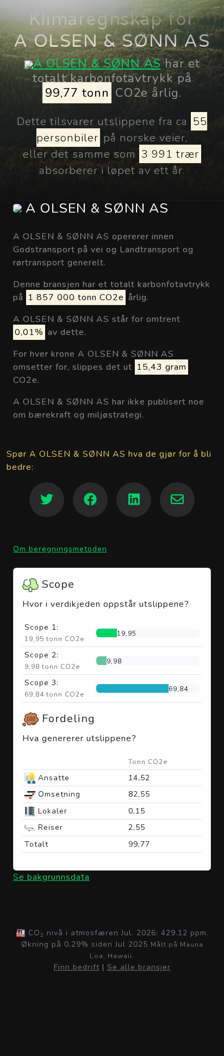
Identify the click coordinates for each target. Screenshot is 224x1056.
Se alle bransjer (139, 967)
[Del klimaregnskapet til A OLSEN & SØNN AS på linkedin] (133, 499)
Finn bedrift (76, 967)
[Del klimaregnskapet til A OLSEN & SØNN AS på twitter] (46, 499)
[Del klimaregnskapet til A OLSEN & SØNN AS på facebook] (90, 499)
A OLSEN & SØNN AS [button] (95, 209)
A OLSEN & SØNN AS (97, 63)
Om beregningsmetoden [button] (60, 549)
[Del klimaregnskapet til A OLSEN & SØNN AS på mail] (177, 499)
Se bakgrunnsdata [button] (51, 877)
